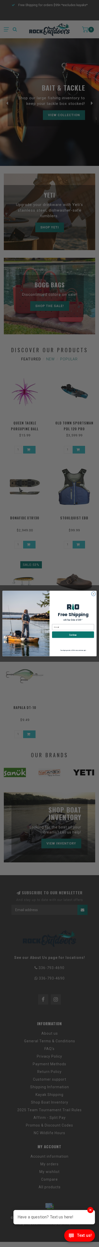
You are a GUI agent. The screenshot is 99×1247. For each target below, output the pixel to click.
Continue (73, 634)
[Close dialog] (93, 594)
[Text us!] (79, 1236)
